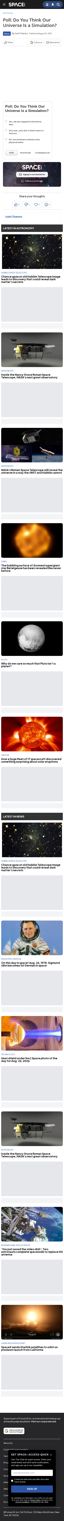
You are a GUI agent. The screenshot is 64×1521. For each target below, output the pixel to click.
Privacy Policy (35, 1500)
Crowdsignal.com (42, 153)
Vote (11, 153)
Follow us (38, 42)
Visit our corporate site (43, 1421)
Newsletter (55, 42)
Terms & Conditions (22, 1502)
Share (10, 42)
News (7, 33)
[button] (58, 4)
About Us (8, 1443)
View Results (25, 153)
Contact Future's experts (16, 1449)
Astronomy (8, 13)
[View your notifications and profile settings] (52, 4)
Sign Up (32, 1489)
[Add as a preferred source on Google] (14, 1431)
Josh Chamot (21, 33)
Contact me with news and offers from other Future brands (31, 1480)
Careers (7, 1495)
